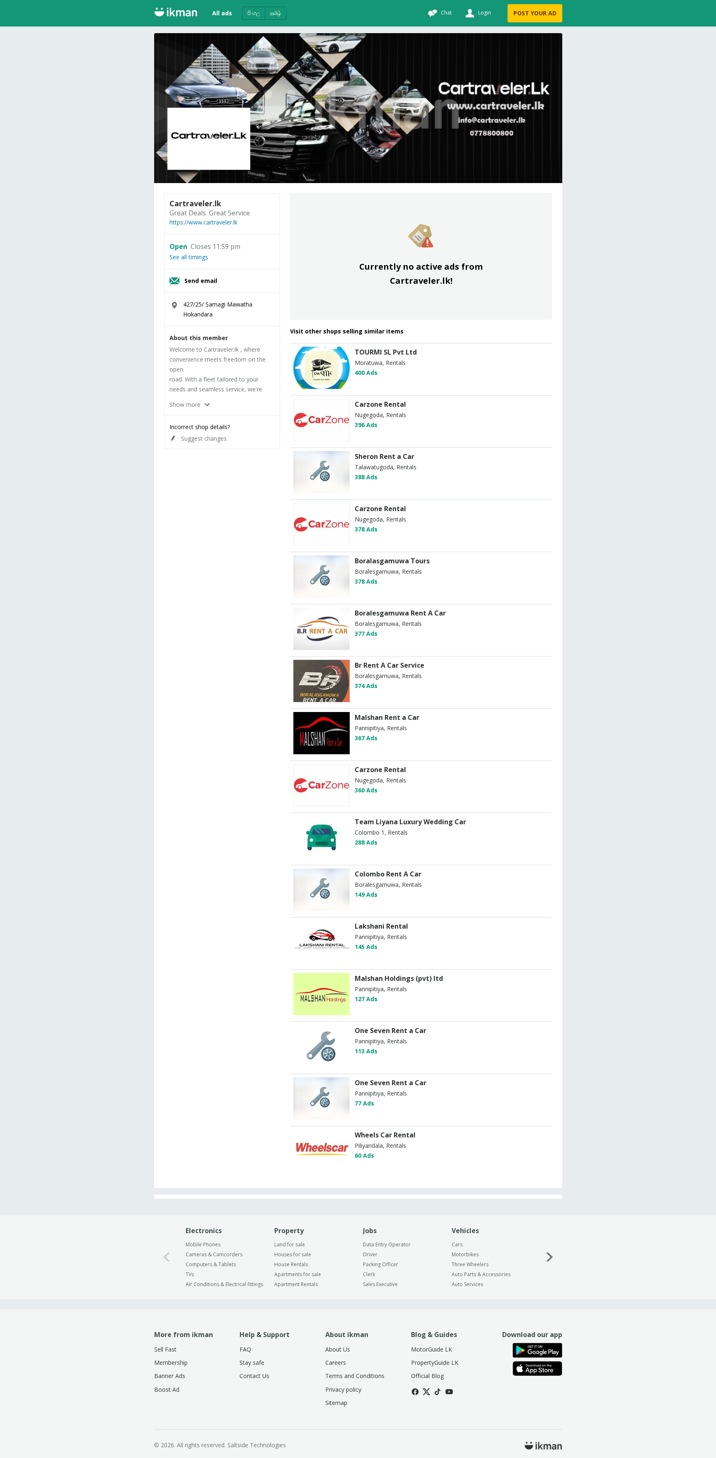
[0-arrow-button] (166, 1257)
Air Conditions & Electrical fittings (224, 1284)
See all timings (188, 257)
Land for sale (289, 1244)
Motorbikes (465, 1254)
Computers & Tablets (211, 1264)
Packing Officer (380, 1264)
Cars (457, 1244)
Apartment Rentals (296, 1284)
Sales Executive (380, 1284)
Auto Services (467, 1284)
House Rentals (291, 1264)
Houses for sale (292, 1254)
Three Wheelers (470, 1264)
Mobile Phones (203, 1244)
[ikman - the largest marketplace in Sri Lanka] (175, 13)
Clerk (369, 1274)
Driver (370, 1254)
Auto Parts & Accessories (481, 1274)
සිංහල (253, 13)
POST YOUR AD (534, 13)
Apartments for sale (297, 1274)
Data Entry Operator (387, 1244)
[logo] (321, 387)
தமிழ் (275, 13)
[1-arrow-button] (549, 1257)
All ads (222, 13)
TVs (190, 1274)
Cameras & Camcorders (214, 1254)
